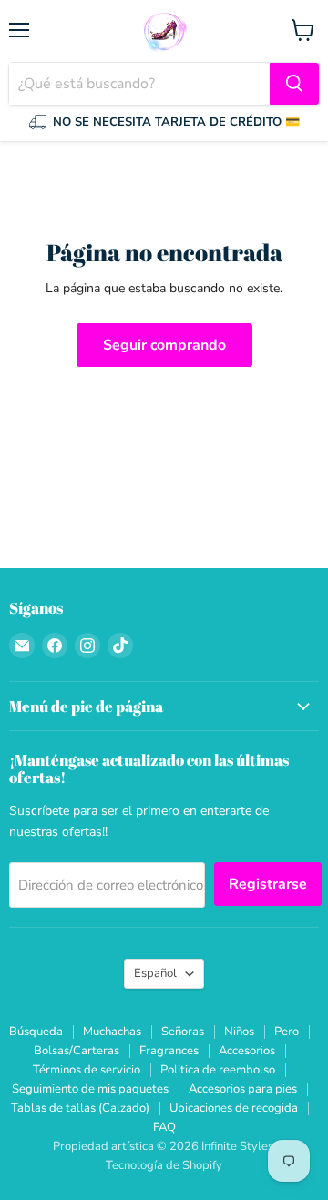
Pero (286, 1031)
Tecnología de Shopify (164, 1165)
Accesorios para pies (243, 1089)
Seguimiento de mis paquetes (90, 1089)
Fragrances (169, 1050)
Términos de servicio (86, 1070)
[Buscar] (294, 84)
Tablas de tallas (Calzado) (80, 1108)
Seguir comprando (164, 345)
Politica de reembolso (217, 1070)
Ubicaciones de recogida (233, 1108)
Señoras (182, 1031)
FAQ (164, 1127)
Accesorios (247, 1050)
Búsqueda (36, 1031)
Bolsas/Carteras (76, 1050)
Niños (239, 1031)
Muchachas (112, 1031)
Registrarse (268, 884)
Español (155, 973)
